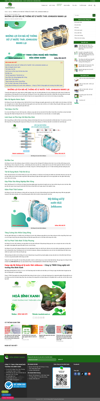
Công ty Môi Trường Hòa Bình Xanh (55, 399)
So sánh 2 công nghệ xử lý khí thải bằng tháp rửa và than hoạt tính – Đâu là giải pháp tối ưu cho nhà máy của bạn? (86, 54)
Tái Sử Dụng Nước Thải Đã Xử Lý (14, 75)
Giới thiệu (52, 5)
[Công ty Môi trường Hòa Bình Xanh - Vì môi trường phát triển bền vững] (11, 5)
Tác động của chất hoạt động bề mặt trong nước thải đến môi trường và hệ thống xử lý (86, 60)
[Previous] (7, 335)
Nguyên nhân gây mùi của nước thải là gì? (86, 70)
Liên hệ (90, 5)
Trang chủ (44, 5)
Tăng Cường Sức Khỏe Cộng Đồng (15, 81)
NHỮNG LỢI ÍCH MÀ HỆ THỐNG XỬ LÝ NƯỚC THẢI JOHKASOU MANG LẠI (26, 65)
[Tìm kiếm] (94, 5)
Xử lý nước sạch (78, 30)
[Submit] (94, 15)
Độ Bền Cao (8, 73)
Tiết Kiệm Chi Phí (10, 69)
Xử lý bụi (76, 27)
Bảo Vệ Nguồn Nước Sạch (12, 67)
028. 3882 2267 (12, 376)
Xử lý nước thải (16, 14)
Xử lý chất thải (77, 32)
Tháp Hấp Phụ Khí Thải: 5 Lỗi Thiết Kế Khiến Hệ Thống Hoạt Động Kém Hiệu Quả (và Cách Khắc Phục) (86, 47)
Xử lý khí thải (77, 25)
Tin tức (10, 14)
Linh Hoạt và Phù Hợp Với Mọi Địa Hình (16, 71)
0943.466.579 (13, 378)
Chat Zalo (5, 391)
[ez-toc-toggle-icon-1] (60, 62)
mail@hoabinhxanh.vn (14, 379)
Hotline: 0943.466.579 (8, 397)
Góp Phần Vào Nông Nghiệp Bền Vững (16, 77)
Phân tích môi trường (79, 38)
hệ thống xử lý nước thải (21, 270)
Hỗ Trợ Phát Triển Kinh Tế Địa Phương (16, 83)
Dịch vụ (59, 5)
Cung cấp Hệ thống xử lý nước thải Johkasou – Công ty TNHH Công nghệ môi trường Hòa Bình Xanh (33, 85)
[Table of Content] (61, 63)
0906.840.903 (36, 370)
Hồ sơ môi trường (78, 35)
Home (6, 11)
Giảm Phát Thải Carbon (12, 79)
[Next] (70, 335)
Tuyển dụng (82, 5)
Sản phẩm (67, 5)
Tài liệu (74, 5)
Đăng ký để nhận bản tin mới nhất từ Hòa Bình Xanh (40, 357)
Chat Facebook (6, 394)
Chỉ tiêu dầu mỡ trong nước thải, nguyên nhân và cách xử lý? (86, 65)
